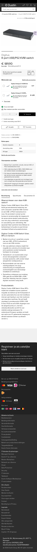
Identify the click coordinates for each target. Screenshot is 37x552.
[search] (33, 9)
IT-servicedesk (6, 481)
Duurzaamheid (6, 496)
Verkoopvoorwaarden (8, 429)
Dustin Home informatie (9, 448)
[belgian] (22, 409)
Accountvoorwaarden (8, 432)
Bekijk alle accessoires (29, 80)
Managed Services (7, 454)
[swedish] (2, 409)
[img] (11, 73)
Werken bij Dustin (7, 493)
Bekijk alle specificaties (8, 155)
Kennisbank (5, 510)
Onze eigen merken (7, 498)
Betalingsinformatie (8, 421)
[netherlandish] (18, 409)
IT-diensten (5, 473)
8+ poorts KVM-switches (9, 14)
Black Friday (5, 529)
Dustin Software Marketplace (11, 479)
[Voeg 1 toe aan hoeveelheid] (16, 114)
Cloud (3, 465)
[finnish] (14, 409)
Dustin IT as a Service (8, 457)
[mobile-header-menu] (2, 5)
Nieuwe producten (7, 526)
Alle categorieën (6, 521)
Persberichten (6, 487)
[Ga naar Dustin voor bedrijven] (11, 5)
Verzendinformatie (7, 423)
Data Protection (6, 468)
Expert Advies (6, 518)
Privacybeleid (6, 434)
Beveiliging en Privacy (8, 504)
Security (4, 470)
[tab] (6, 196)
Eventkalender (6, 515)
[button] (24, 5)
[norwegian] (6, 409)
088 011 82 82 (13, 379)
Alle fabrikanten (6, 523)
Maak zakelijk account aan (18, 368)
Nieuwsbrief (5, 513)
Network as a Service (8, 462)
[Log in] (31, 5)
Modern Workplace (7, 459)
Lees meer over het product (9, 189)
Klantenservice (6, 418)
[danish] (10, 409)
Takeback (4, 476)
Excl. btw (4, 66)
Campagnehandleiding (9, 440)
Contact (4, 501)
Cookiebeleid (5, 437)
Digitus (5, 55)
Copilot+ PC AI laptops (9, 532)
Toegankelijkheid (7, 445)
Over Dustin (5, 490)
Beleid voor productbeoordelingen (13, 442)
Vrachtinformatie (7, 426)
